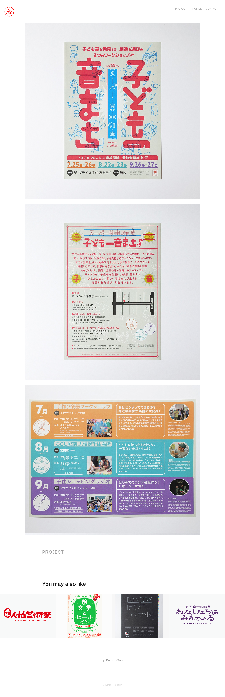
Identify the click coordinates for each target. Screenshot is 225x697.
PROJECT (181, 8)
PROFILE (196, 8)
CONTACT (212, 8)
